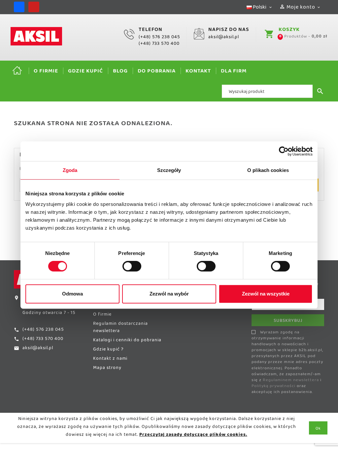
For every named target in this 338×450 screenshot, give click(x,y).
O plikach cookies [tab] (268, 170)
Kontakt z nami (110, 359)
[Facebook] (19, 7)
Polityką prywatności (273, 387)
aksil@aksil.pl (223, 38)
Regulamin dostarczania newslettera (120, 328)
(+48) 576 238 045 (159, 38)
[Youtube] (33, 7)
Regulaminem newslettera (291, 381)
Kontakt (198, 72)
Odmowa (72, 293)
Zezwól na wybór (169, 293)
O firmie (46, 72)
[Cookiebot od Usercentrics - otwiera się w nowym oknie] (284, 151)
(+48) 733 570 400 (159, 45)
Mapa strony (107, 369)
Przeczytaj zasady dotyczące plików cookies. (193, 436)
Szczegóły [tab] (169, 170)
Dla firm (234, 72)
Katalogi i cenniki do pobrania (127, 341)
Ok (318, 429)
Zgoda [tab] (70, 170)
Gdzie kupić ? (108, 350)
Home (17, 70)
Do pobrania (157, 72)
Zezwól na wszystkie (265, 293)
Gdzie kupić (85, 72)
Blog (120, 72)
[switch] (131, 266)
